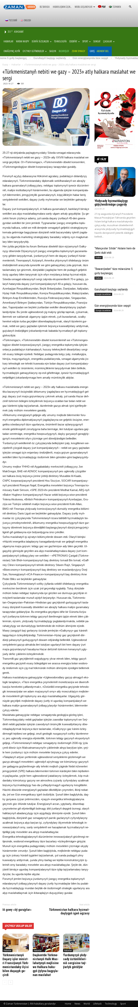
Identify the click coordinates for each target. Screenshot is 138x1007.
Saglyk (52, 51)
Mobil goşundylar (83, 6)
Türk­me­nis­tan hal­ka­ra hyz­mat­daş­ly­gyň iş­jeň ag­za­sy (69, 911)
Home (68, 1003)
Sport (85, 41)
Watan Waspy (22, 41)
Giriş (92, 51)
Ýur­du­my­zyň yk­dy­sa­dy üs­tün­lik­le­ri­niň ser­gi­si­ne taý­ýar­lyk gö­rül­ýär (75, 961)
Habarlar (8, 41)
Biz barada (45, 6)
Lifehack (97, 1003)
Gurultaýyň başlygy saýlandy (28, 58)
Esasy (5, 64)
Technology (111, 1003)
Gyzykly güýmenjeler (33, 51)
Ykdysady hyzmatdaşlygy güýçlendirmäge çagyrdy (111, 202)
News (77, 1003)
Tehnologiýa (60, 41)
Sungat (96, 41)
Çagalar (107, 41)
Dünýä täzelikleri (40, 41)
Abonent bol (103, 51)
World (87, 1003)
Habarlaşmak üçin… (62, 6)
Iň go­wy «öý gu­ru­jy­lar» (17, 910)
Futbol (99, 257)
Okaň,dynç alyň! (12, 51)
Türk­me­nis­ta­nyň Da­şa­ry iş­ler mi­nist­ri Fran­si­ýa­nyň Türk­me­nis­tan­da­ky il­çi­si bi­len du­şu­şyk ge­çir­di (16, 965)
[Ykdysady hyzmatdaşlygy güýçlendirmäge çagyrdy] (115, 182)
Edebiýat (73, 41)
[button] (130, 6)
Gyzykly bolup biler (18, 926)
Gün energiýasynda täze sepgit (68, 58)
